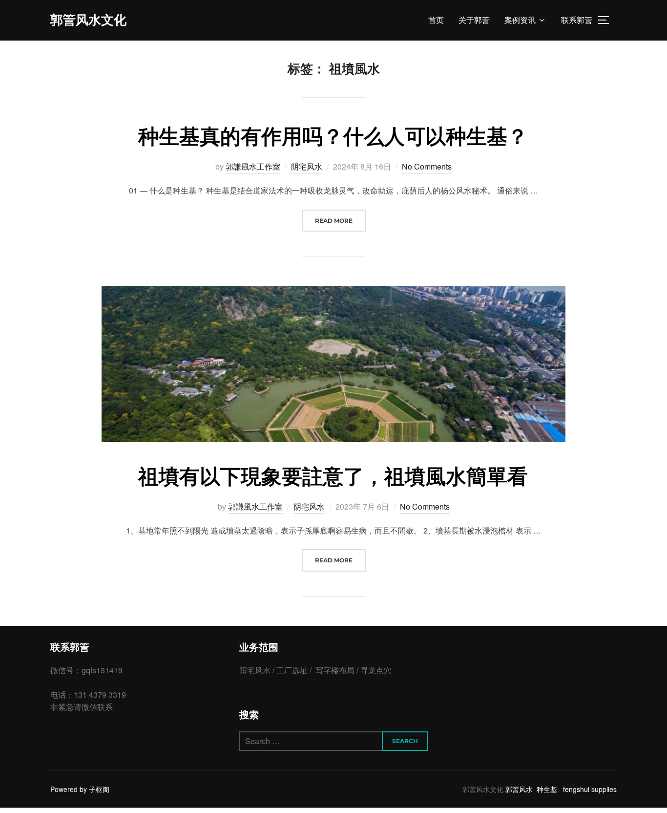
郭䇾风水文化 (88, 20)
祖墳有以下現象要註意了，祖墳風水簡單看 (333, 475)
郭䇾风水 (519, 789)
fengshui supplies (590, 789)
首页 (436, 20)
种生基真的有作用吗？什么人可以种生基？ (333, 135)
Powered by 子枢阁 (79, 789)
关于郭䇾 (474, 20)
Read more (340, 220)
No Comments (427, 166)
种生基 (547, 789)
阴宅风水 (306, 166)
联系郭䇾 (576, 20)
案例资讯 (520, 20)
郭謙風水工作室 (253, 166)
